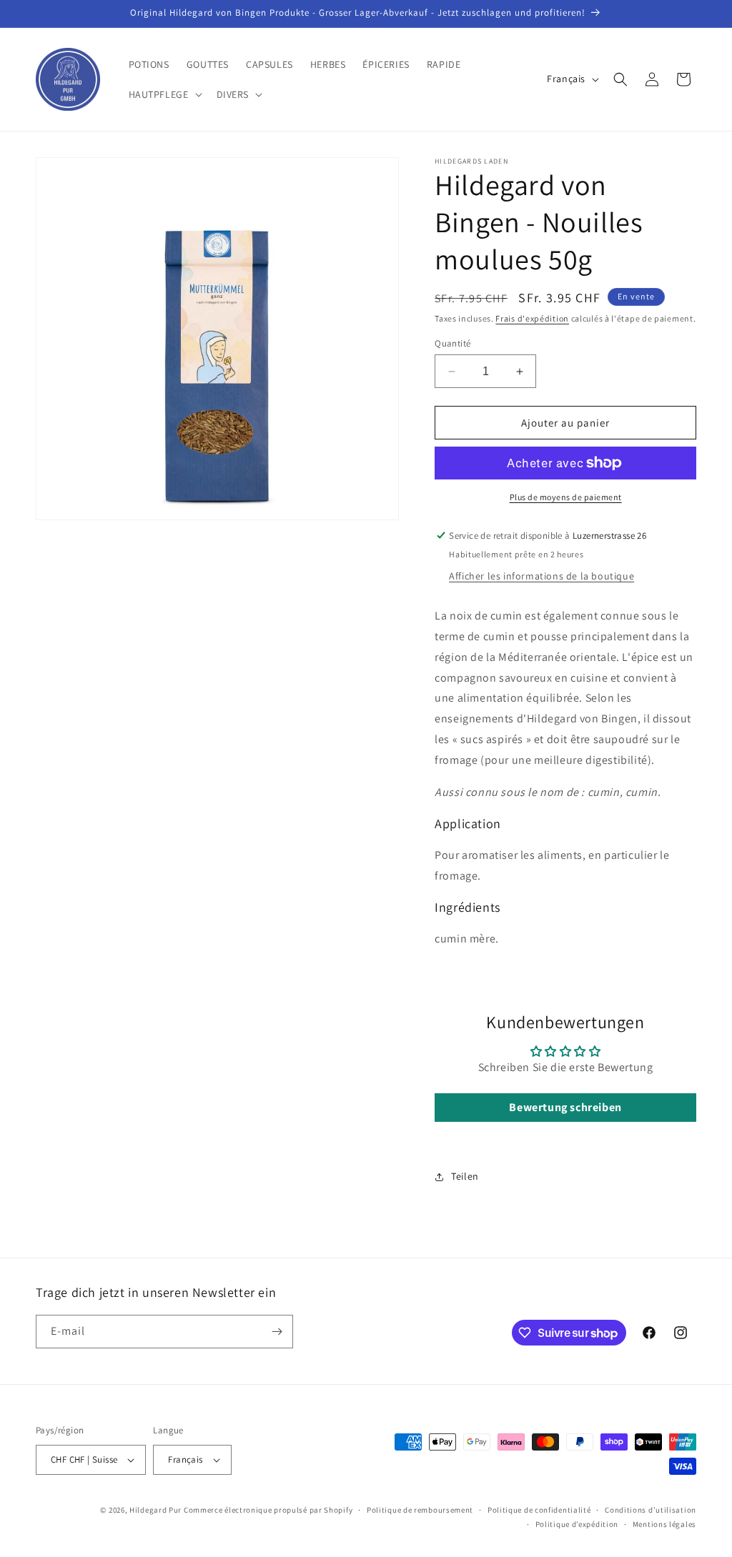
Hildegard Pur (155, 1510)
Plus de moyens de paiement (566, 497)
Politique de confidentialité (539, 1510)
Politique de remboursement (420, 1510)
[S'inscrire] (276, 1331)
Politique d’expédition (576, 1524)
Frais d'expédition (532, 318)
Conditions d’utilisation (650, 1510)
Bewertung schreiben (565, 1107)
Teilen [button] (465, 1176)
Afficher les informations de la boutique (541, 575)
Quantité (452, 343)
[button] (164, 94)
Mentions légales (664, 1524)
